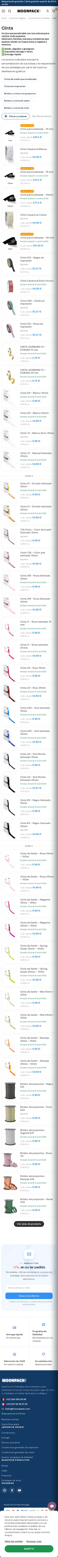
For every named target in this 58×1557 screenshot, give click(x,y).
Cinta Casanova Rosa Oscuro (37, 280)
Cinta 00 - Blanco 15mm (34, 392)
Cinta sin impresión (15, 86)
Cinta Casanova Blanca (33, 149)
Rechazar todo (34, 1541)
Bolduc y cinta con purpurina (20, 93)
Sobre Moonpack (10, 1424)
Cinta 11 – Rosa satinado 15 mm (35, 623)
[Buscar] (10, 11)
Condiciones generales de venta (18, 1452)
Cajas (4, 1470)
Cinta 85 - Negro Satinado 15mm (35, 802)
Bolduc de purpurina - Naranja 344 (32, 1178)
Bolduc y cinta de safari (17, 100)
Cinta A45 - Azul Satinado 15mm (35, 709)
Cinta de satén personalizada (20, 79)
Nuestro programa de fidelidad (17, 1457)
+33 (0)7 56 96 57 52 (17, 1404)
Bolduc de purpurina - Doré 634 (36, 1108)
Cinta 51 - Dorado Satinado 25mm (36, 508)
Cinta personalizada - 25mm (36, 194)
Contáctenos (8, 1432)
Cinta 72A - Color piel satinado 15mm (32, 554)
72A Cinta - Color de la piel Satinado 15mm (35, 531)
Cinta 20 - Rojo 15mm (32, 667)
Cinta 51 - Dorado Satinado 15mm (36, 485)
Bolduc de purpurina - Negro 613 (36, 1085)
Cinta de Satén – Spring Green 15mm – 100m (33, 947)
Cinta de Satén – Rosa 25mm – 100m (37, 878)
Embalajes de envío (11, 1480)
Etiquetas (6, 1475)
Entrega (5, 1437)
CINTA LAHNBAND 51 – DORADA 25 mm (33, 371)
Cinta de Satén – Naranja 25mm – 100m (34, 1062)
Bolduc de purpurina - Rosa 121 (36, 1155)
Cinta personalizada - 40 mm (37, 237)
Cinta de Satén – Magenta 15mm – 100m (35, 901)
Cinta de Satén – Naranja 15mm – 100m (34, 1039)
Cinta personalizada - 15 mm (36, 171)
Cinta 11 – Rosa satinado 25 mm (34, 646)
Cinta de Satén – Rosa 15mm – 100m (36, 855)
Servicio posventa (11, 1442)
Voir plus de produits (29, 1223)
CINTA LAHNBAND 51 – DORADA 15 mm (33, 348)
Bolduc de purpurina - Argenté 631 (32, 1132)
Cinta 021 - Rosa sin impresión (31, 325)
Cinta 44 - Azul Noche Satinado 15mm (32, 756)
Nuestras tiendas (10, 1419)
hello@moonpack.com (17, 1408)
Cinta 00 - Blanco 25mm (34, 413)
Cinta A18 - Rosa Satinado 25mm (35, 600)
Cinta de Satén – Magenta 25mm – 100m (35, 924)
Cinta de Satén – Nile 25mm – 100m (37, 1016)
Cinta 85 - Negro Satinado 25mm (35, 825)
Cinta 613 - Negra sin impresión (32, 259)
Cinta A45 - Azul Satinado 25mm (35, 733)
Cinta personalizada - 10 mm (36, 129)
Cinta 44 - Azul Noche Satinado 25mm (32, 779)
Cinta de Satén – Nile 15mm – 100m (37, 993)
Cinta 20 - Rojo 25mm (33, 687)
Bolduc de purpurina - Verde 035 (36, 1201)
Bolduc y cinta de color (16, 108)
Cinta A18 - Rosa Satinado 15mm (35, 577)
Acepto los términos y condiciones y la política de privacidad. (30, 1303)
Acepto (29, 1548)
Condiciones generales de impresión (20, 1447)
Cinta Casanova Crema (33, 214)
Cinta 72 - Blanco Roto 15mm (37, 433)
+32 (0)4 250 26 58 (16, 1399)
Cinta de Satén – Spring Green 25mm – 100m (33, 970)
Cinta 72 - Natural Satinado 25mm (36, 455)
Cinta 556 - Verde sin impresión (32, 302)
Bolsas (5, 1465)
